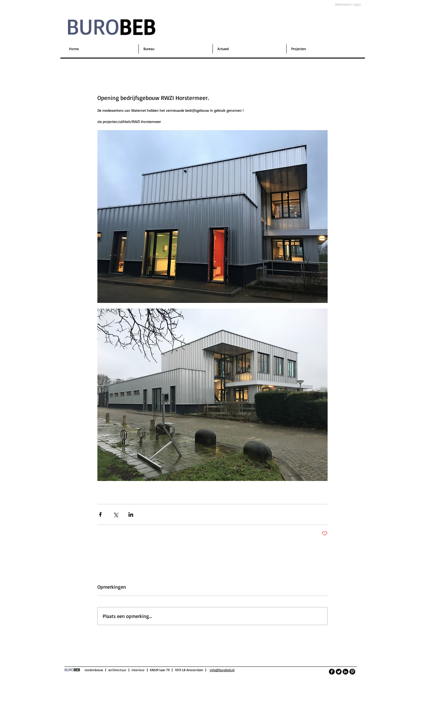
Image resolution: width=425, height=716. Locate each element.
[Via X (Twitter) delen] (116, 514)
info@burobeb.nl (222, 670)
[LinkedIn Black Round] (345, 672)
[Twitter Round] (339, 672)
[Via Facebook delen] (100, 514)
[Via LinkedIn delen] (131, 514)
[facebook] (332, 672)
